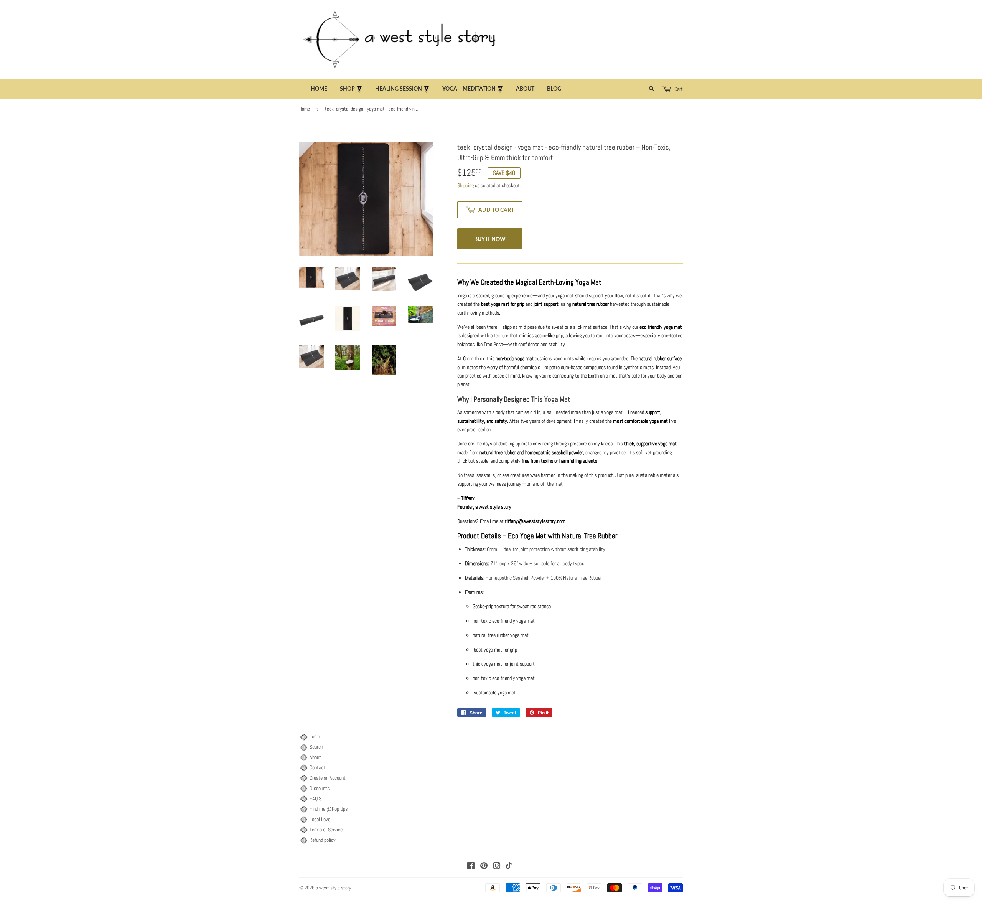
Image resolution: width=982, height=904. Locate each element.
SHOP (348, 88)
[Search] (652, 89)
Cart (678, 89)
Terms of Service (326, 829)
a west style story (333, 887)
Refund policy (323, 839)
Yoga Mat (557, 399)
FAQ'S (315, 798)
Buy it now (490, 239)
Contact (317, 767)
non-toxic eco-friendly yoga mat (504, 620)
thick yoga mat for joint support (504, 663)
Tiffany (467, 498)
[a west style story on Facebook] (471, 866)
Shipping (465, 185)
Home (319, 88)
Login (315, 736)
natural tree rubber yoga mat (501, 635)
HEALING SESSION (399, 88)
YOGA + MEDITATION (469, 88)
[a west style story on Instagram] (497, 866)
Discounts (320, 788)
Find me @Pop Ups (329, 808)
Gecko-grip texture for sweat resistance (512, 606)
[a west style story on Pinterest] (484, 866)
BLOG (554, 88)
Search (316, 746)
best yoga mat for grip (495, 649)
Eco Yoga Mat (527, 536)
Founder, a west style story (484, 506)
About (315, 757)
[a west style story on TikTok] (509, 866)
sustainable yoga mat (494, 692)
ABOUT (525, 88)
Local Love (320, 819)
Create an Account (328, 777)
